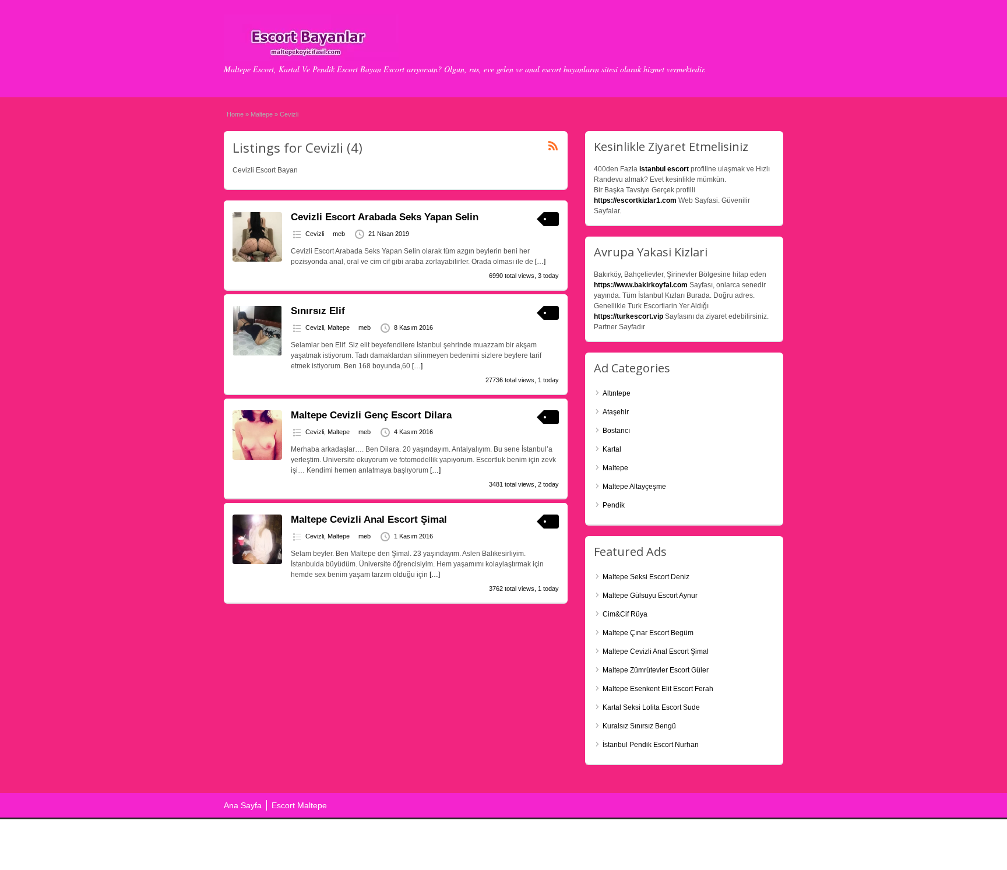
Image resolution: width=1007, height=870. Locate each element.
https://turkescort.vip (628, 316)
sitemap (769, 838)
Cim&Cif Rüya (625, 614)
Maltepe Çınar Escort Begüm (648, 633)
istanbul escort (664, 169)
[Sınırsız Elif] (257, 353)
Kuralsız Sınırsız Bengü (639, 726)
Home (235, 114)
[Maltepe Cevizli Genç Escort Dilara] (257, 457)
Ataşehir (616, 412)
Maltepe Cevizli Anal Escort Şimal (369, 519)
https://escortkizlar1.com (635, 200)
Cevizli (314, 233)
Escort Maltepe (299, 805)
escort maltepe (724, 838)
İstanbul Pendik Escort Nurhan (651, 745)
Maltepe (262, 114)
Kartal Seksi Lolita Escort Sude (651, 707)
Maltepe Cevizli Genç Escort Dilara (371, 415)
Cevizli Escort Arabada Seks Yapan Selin (384, 217)
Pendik (614, 505)
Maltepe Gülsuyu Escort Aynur (650, 595)
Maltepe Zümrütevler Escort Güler (656, 670)
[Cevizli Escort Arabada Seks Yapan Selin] (257, 259)
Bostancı (616, 431)
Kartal (612, 449)
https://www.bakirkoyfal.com (641, 285)
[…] (540, 262)
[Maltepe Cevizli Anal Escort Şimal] (257, 562)
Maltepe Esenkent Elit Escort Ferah (658, 689)
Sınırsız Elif (318, 310)
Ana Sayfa (243, 805)
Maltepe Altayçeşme (634, 486)
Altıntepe (617, 393)
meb (339, 233)
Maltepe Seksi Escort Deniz (646, 577)
